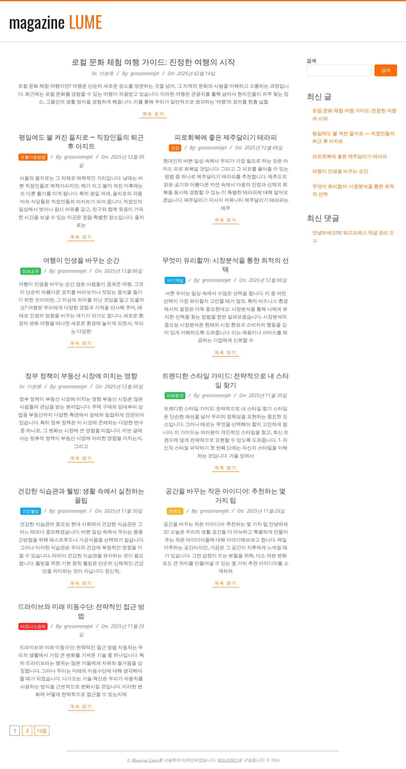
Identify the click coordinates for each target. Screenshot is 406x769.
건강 (175, 148)
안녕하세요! (324, 232)
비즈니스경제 (33, 626)
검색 (311, 60)
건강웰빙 (30, 511)
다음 (42, 730)
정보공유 (30, 271)
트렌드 (175, 511)
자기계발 (175, 280)
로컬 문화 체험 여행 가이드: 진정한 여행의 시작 (153, 62)
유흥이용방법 (33, 157)
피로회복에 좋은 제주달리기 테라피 (225, 137)
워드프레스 (227, 760)
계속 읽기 (153, 113)
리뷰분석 (175, 395)
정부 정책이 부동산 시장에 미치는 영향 (81, 376)
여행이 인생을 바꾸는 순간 (81, 260)
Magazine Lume (145, 760)
